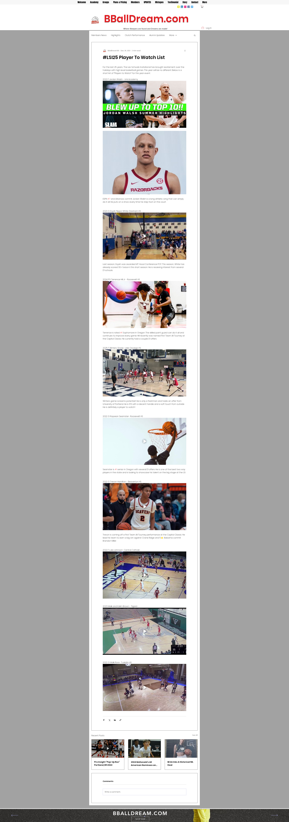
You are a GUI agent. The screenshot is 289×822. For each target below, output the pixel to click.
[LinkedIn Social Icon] (182, 7)
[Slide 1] (144, 816)
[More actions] (185, 50)
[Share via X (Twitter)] (109, 720)
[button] (202, 6)
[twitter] (192, 7)
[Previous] (14, 815)
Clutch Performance (135, 35)
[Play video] (144, 104)
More (171, 35)
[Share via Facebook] (104, 720)
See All (195, 735)
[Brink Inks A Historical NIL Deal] (181, 748)
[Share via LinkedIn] (115, 720)
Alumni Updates (157, 35)
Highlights (115, 35)
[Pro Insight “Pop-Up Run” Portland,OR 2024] (108, 748)
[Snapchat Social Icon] (178, 7)
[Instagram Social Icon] (185, 7)
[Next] (274, 815)
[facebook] (189, 7)
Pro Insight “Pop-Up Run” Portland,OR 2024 (107, 763)
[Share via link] (120, 720)
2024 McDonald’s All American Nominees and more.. (144, 764)
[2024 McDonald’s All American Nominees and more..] (144, 748)
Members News (99, 35)
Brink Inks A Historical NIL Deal (180, 763)
